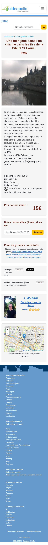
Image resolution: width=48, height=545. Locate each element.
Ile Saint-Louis (11, 437)
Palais (8, 389)
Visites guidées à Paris (24, 36)
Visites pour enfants (14, 469)
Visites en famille (13, 472)
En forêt (9, 413)
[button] (24, 336)
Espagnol (9, 493)
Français (9, 485)
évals (25, 309)
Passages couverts (13, 397)
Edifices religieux (12, 383)
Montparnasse (11, 431)
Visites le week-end (14, 424)
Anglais (9, 488)
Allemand (9, 490)
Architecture (10, 512)
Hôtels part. (10, 392)
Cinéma (9, 402)
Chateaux (9, 386)
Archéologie (10, 520)
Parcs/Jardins (11, 410)
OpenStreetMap (37, 351)
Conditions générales (15, 531)
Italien (8, 496)
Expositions (10, 378)
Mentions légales (34, 531)
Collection (10, 381)
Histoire (9, 515)
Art (7, 509)
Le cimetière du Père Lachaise (18, 445)
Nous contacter (24, 537)
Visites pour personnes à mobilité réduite (24, 475)
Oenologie (10, 408)
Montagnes (10, 416)
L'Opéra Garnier (12, 448)
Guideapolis (9, 36)
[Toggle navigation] (42, 8)
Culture (9, 523)
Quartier (9, 394)
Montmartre (10, 434)
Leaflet (27, 351)
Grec (8, 498)
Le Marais (10, 442)
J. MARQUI (31, 297)
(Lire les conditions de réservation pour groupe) (24, 257)
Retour (5, 21)
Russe (8, 501)
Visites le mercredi (14, 421)
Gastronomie (11, 405)
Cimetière (9, 400)
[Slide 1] (24, 101)
